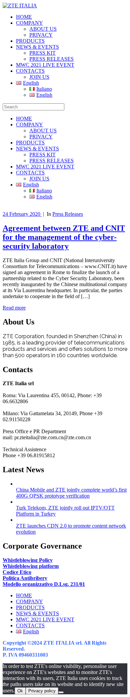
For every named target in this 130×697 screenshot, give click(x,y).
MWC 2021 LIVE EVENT (45, 65)
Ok (20, 690)
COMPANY (29, 23)
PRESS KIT (42, 53)
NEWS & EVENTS (37, 47)
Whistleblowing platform (31, 566)
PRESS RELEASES (51, 59)
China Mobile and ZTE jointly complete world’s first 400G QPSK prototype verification (71, 493)
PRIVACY (41, 35)
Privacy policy (42, 690)
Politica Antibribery (25, 578)
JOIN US (39, 77)
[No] (61, 692)
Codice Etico (17, 572)
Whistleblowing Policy (28, 560)
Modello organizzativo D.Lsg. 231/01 (44, 584)
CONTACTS (30, 71)
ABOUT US (43, 29)
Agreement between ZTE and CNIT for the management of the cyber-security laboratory (64, 237)
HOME (24, 17)
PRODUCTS (30, 41)
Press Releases (67, 214)
